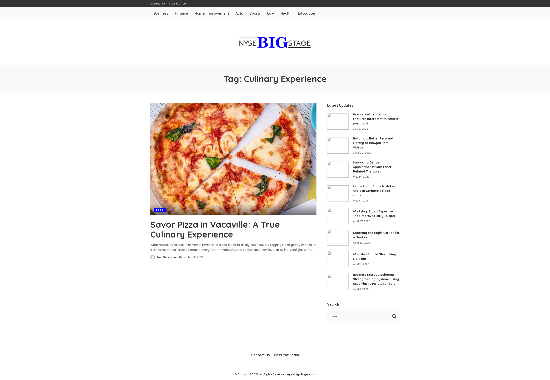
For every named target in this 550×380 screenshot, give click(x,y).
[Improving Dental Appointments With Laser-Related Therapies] (338, 170)
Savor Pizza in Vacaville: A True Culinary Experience (215, 229)
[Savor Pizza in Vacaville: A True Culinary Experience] (233, 159)
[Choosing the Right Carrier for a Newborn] (338, 238)
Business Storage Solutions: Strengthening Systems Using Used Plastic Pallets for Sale (376, 279)
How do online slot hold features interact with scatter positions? (376, 118)
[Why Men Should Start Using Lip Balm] (338, 259)
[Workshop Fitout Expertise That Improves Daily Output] (338, 216)
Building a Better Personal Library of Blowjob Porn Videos (373, 142)
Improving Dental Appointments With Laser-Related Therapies (373, 166)
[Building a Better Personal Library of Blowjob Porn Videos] (338, 146)
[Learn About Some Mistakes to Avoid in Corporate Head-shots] (338, 193)
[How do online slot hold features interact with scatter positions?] (338, 122)
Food (159, 209)
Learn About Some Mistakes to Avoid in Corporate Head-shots (376, 190)
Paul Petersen (166, 257)
